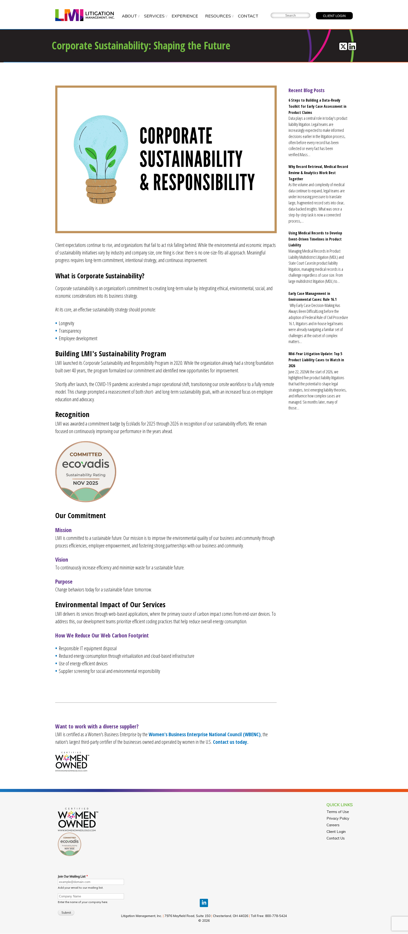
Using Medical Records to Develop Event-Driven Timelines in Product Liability (315, 239)
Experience (185, 16)
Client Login (336, 831)
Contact (248, 16)
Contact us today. (230, 741)
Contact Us (336, 838)
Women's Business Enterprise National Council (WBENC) (205, 734)
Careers (333, 825)
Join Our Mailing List (71, 876)
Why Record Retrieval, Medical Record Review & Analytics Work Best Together (318, 172)
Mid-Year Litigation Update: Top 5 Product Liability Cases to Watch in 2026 (316, 359)
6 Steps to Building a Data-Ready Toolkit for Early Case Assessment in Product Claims (317, 106)
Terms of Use (338, 811)
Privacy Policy (338, 818)
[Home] (85, 15)
